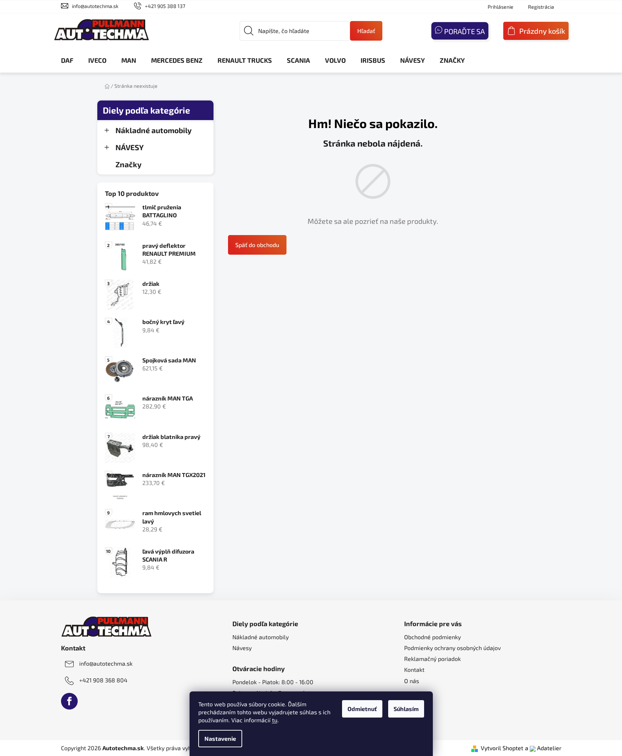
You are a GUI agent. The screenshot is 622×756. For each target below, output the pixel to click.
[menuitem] (67, 60)
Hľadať (366, 30)
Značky (128, 164)
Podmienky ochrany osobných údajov (452, 647)
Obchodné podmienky (432, 636)
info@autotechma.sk (95, 6)
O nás (411, 680)
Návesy (242, 647)
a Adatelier (543, 747)
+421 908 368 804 (103, 680)
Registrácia (541, 7)
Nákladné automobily (153, 130)
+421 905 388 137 (165, 6)
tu (274, 719)
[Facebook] (69, 701)
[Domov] (107, 86)
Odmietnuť (362, 708)
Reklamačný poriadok (432, 658)
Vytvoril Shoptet (502, 747)
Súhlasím (406, 708)
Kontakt (414, 669)
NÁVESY (129, 147)
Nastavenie (220, 738)
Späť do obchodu (257, 244)
